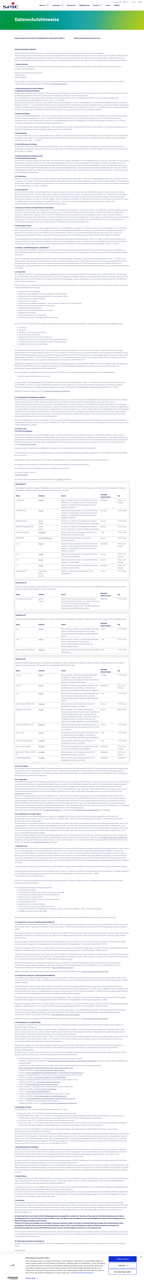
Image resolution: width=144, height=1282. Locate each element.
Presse (108, 5)
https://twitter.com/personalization (38, 1091)
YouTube (41, 704)
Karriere (96, 5)
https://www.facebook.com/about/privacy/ (50, 1070)
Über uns (42, 5)
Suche (127, 2)
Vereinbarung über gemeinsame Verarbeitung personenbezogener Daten (71, 1061)
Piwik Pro (41, 650)
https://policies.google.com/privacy (48, 1082)
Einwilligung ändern (21, 475)
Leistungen (56, 5)
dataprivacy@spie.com (59, 84)
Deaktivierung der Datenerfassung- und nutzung (34, 376)
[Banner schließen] (141, 1257)
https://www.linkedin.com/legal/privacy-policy (51, 1096)
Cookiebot (59, 479)
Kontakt (133, 2)
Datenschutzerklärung (53, 810)
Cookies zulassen (123, 1259)
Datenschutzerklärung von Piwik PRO (57, 391)
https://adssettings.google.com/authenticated (42, 1084)
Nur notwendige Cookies (122, 1272)
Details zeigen (30, 1278)
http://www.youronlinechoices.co (71, 1072)
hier (58, 204)
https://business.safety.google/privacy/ (95, 971)
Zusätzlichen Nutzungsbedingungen (86, 810)
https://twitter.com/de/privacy (46, 1089)
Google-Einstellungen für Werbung (113, 837)
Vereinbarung (19, 793)
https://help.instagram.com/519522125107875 (51, 1077)
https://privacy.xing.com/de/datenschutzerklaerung (59, 1103)
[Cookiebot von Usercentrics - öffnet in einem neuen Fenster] (12, 1278)
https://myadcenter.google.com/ (62, 967)
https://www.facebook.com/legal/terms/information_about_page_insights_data (46, 1068)
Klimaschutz (71, 5)
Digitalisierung (84, 5)
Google (40, 500)
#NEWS (117, 5)
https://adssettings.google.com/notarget (65, 1014)
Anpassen (121, 1265)
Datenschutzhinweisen (85, 1273)
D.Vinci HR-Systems (45, 538)
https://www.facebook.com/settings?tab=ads (41, 1072)
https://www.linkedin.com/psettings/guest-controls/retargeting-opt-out (50, 1098)
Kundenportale (117, 2)
